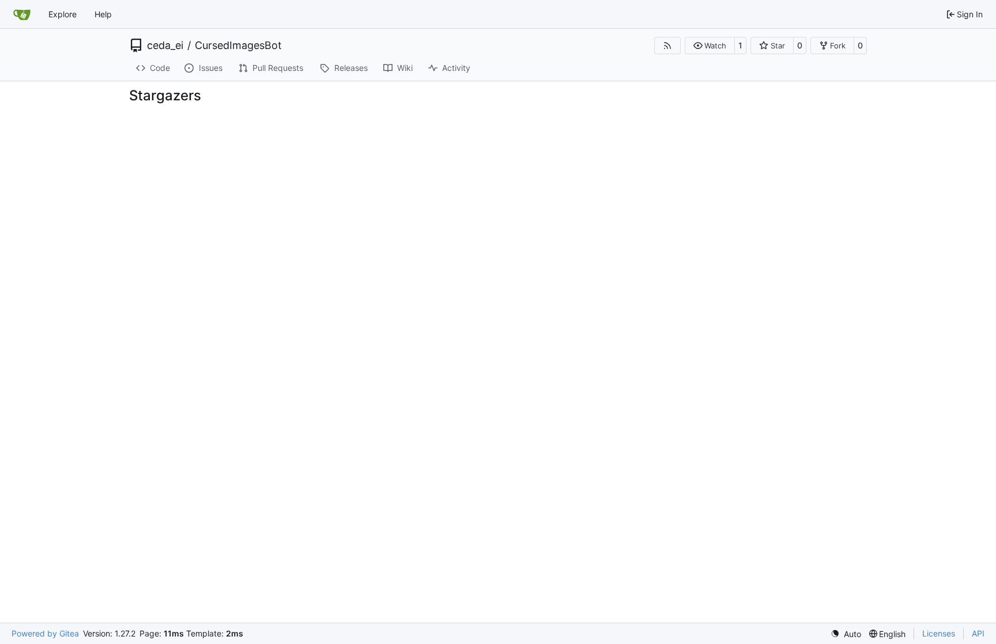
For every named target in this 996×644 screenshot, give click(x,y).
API (978, 633)
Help (103, 14)
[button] (710, 45)
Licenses (938, 633)
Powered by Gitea (45, 633)
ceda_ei (165, 45)
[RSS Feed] (667, 45)
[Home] (22, 14)
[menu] (846, 634)
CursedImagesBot (238, 45)
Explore (62, 14)
